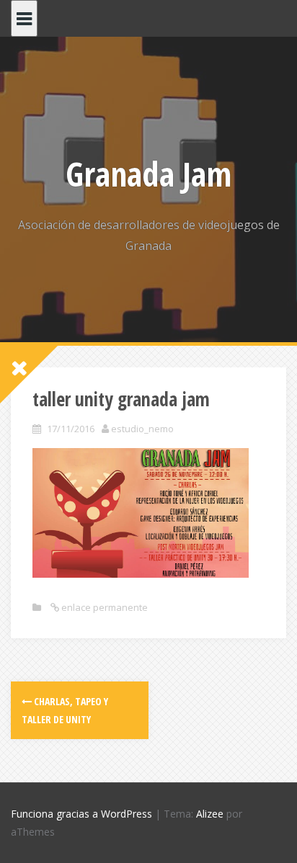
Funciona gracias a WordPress (81, 813)
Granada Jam (148, 173)
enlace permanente (103, 607)
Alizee (209, 813)
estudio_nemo (142, 428)
